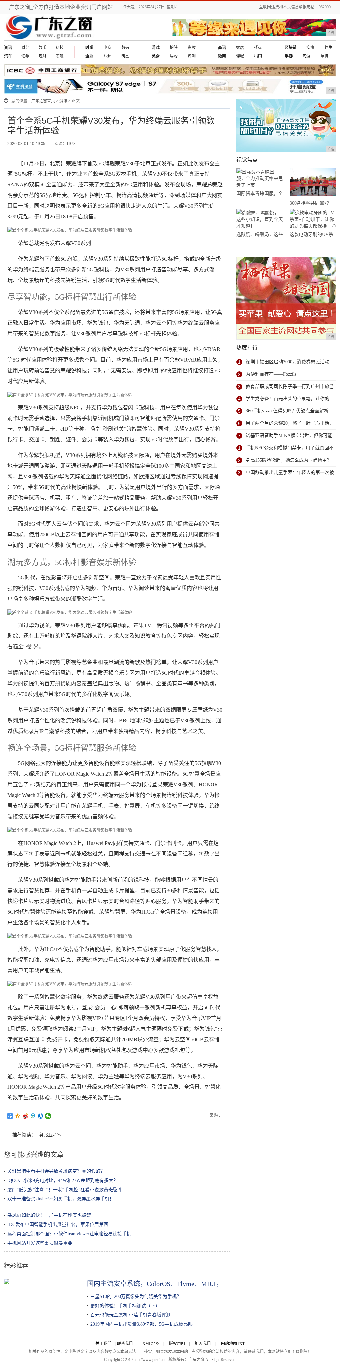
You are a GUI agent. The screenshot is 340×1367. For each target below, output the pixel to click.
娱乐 (42, 47)
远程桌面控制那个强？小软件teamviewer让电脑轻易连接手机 (69, 1233)
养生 (328, 47)
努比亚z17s (50, 1134)
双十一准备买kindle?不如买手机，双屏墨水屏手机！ (60, 1198)
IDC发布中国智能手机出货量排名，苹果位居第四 (57, 1224)
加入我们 (203, 1343)
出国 (258, 56)
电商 (107, 47)
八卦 (107, 56)
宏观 (60, 56)
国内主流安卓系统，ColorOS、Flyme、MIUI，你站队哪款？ (175, 1283)
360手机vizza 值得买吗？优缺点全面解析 (287, 410)
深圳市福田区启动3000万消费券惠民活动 (287, 361)
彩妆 (192, 47)
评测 (192, 56)
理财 (42, 56)
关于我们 (103, 1343)
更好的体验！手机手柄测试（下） (125, 1305)
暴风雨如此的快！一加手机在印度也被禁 (49, 1215)
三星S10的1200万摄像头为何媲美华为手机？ (135, 1296)
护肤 (174, 47)
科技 (60, 47)
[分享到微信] (48, 1116)
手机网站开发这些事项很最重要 (39, 1243)
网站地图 (229, 1343)
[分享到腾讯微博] (33, 1116)
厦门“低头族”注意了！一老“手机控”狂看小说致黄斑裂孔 (64, 1189)
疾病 (310, 47)
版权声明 (177, 1343)
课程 (240, 56)
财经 (25, 47)
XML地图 (150, 1343)
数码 (125, 47)
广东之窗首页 (43, 101)
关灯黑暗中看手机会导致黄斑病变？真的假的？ (56, 1171)
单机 (324, 56)
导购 (174, 56)
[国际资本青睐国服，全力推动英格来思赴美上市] (259, 178)
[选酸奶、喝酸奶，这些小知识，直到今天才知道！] (259, 219)
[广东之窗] (50, 38)
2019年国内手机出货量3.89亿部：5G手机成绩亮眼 (141, 1324)
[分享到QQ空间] (18, 1116)
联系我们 (125, 1343)
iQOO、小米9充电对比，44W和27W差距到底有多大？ (62, 1180)
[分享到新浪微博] (25, 1116)
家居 (240, 47)
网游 (306, 56)
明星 (125, 56)
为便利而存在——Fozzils (271, 374)
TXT (241, 1343)
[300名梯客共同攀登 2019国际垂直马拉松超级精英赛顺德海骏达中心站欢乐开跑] (313, 183)
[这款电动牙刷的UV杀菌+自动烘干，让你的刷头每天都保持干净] (313, 219)
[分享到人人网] (40, 1116)
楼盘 (258, 47)
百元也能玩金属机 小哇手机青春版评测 (130, 1314)
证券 (25, 56)
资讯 (63, 101)
